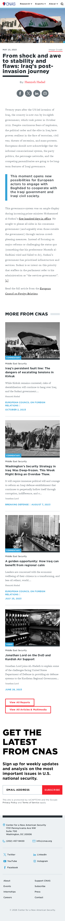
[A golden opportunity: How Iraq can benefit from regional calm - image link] (32, 533)
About (6, 880)
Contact (39, 897)
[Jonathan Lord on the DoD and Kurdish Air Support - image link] (32, 627)
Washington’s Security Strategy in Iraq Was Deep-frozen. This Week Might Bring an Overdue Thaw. (30, 470)
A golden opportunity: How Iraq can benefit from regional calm (32, 563)
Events (7, 886)
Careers (7, 897)
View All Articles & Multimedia (28, 709)
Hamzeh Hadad (35, 82)
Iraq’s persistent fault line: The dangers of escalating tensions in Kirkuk (29, 372)
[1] (6, 280)
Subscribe (52, 790)
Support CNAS (42, 880)
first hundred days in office (35, 218)
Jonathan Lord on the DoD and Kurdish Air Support (28, 657)
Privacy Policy (10, 802)
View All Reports (20, 702)
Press (37, 891)
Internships (9, 891)
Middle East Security (16, 363)
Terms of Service (30, 802)
